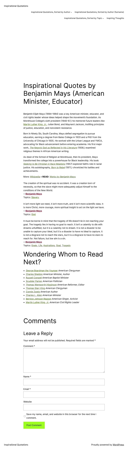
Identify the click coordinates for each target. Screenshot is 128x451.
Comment (29, 346)
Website (27, 401)
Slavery (35, 197)
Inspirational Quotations (16, 6)
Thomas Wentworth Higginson (41, 284)
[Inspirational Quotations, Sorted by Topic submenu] (103, 18)
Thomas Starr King (35, 288)
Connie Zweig (33, 291)
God (33, 214)
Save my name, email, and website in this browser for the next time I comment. (61, 416)
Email (27, 389)
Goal (58, 245)
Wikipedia (35, 176)
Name (27, 376)
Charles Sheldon (34, 274)
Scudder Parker (34, 281)
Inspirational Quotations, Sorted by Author (50, 12)
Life (40, 245)
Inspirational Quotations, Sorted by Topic (83, 18)
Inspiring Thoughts (115, 18)
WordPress (118, 444)
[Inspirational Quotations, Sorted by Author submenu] (71, 12)
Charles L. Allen (34, 295)
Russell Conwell (34, 277)
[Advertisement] (64, 49)
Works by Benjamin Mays (63, 176)
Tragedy (66, 245)
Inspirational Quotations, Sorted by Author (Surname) (99, 12)
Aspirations (49, 245)
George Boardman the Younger (42, 270)
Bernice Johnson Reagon (38, 299)
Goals (34, 245)
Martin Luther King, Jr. (34, 124)
